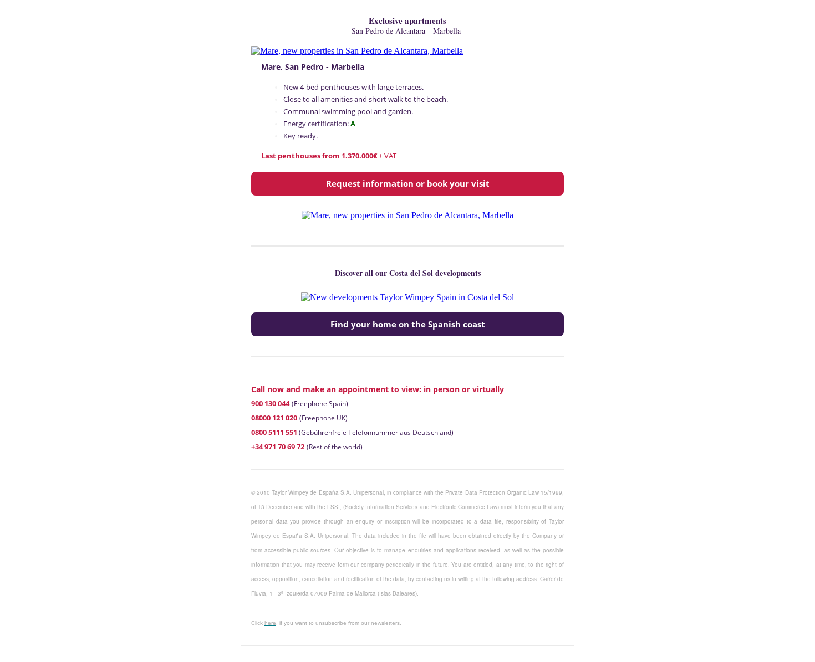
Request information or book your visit (408, 183)
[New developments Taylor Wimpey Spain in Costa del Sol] (407, 297)
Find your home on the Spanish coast (407, 324)
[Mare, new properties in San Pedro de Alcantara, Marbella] (357, 50)
